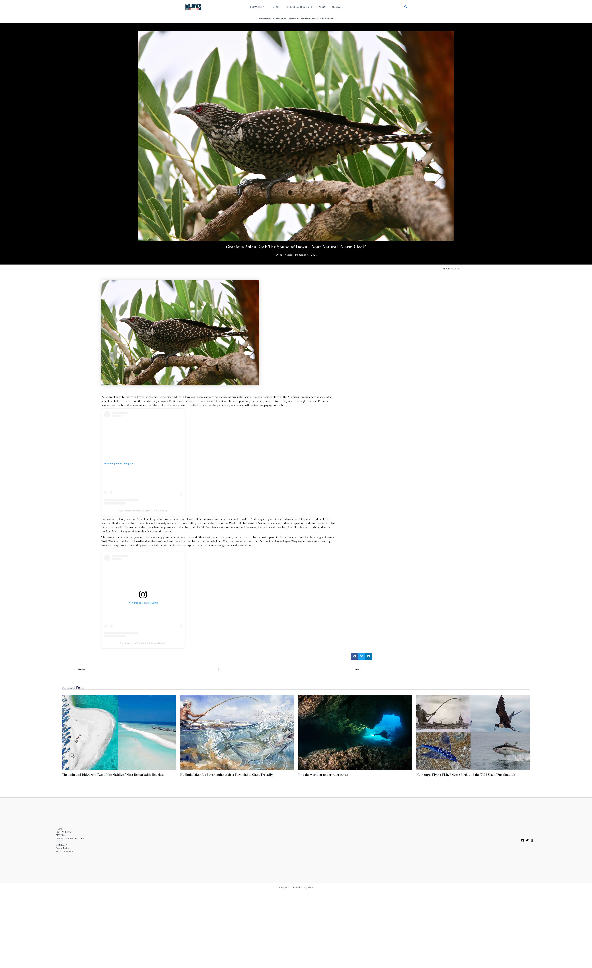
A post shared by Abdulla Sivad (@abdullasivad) (143, 643)
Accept (568, 955)
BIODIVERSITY (63, 832)
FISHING (60, 835)
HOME (59, 828)
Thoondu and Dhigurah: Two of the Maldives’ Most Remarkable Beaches (113, 774)
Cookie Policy (62, 848)
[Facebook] (522, 840)
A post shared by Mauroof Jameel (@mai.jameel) (143, 510)
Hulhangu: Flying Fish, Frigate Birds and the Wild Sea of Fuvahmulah (465, 774)
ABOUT (60, 841)
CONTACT (61, 845)
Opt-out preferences (13, 962)
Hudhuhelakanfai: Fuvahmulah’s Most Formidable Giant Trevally (226, 774)
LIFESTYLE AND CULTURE (70, 838)
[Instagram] (531, 840)
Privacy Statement (30, 962)
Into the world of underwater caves (323, 774)
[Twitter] (527, 840)
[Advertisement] (451, 292)
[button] (405, 7)
